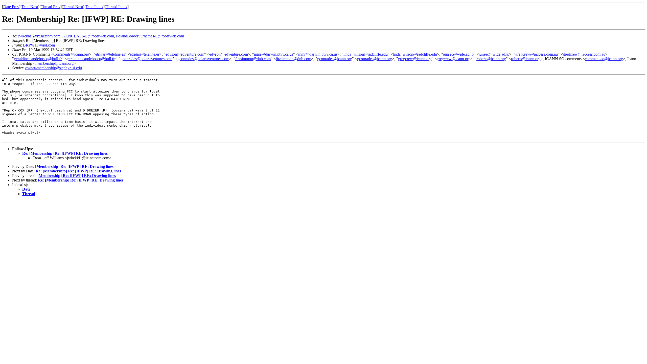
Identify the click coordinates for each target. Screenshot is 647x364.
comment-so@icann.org (604, 59)
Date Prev (11, 7)
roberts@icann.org (491, 59)
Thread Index (116, 7)
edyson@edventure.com (185, 54)
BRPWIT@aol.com (39, 45)
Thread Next (73, 7)
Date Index (94, 7)
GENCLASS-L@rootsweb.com (88, 36)
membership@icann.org (54, 63)
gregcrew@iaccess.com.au (536, 54)
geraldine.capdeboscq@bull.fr (38, 59)
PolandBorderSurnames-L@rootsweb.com (150, 36)
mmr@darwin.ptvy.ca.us (273, 54)
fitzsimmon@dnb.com (253, 59)
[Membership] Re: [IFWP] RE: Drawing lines (74, 166)
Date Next (30, 7)
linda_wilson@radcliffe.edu (365, 54)
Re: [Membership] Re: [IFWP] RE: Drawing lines (65, 153)
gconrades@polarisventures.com (146, 59)
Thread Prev (50, 7)
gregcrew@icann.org (415, 59)
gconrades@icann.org (334, 59)
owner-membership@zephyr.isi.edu (53, 68)
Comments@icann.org (71, 54)
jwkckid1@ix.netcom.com (39, 36)
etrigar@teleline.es (110, 54)
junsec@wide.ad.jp (458, 54)
